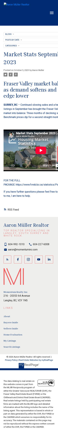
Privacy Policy (11, 360)
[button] (7, 259)
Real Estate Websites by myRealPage (36, 360)
